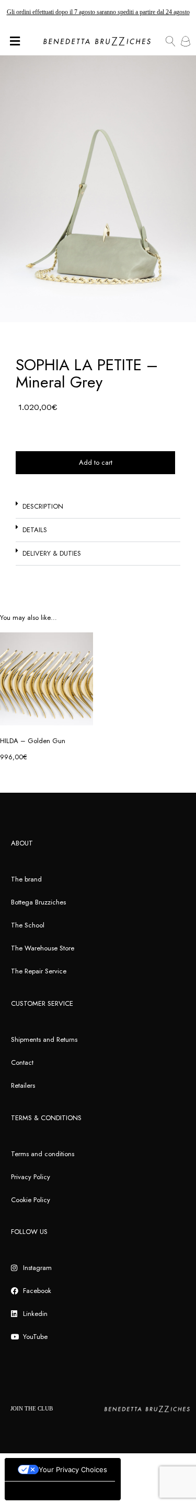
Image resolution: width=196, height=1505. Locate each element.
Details (34, 530)
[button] (98, 507)
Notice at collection (39, 1491)
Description (42, 506)
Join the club (31, 1408)
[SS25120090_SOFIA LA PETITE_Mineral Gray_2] (98, 188)
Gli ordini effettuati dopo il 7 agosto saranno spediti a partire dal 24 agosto (98, 12)
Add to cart (95, 462)
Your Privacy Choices (73, 1469)
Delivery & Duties (51, 553)
